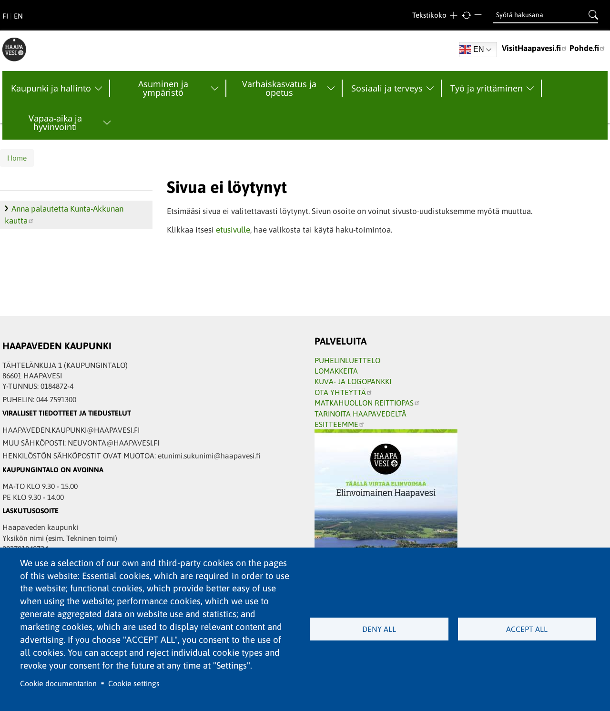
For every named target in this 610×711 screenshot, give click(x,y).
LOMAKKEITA (336, 370)
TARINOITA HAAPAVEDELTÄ (361, 413)
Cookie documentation (58, 683)
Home (17, 158)
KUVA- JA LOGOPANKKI (353, 381)
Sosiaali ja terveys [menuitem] (387, 88)
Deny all (379, 629)
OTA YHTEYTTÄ (340, 392)
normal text (466, 15)
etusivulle (233, 229)
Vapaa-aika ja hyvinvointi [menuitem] (55, 122)
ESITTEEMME (336, 424)
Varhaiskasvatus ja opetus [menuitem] (279, 88)
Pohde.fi (584, 48)
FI (5, 16)
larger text (453, 15)
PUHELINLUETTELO (347, 360)
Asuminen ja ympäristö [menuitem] (163, 88)
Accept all (527, 629)
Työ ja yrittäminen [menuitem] (486, 88)
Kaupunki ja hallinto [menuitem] (51, 88)
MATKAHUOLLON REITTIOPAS (364, 402)
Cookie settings (134, 683)
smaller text (479, 15)
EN (18, 16)
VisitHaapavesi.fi (531, 48)
